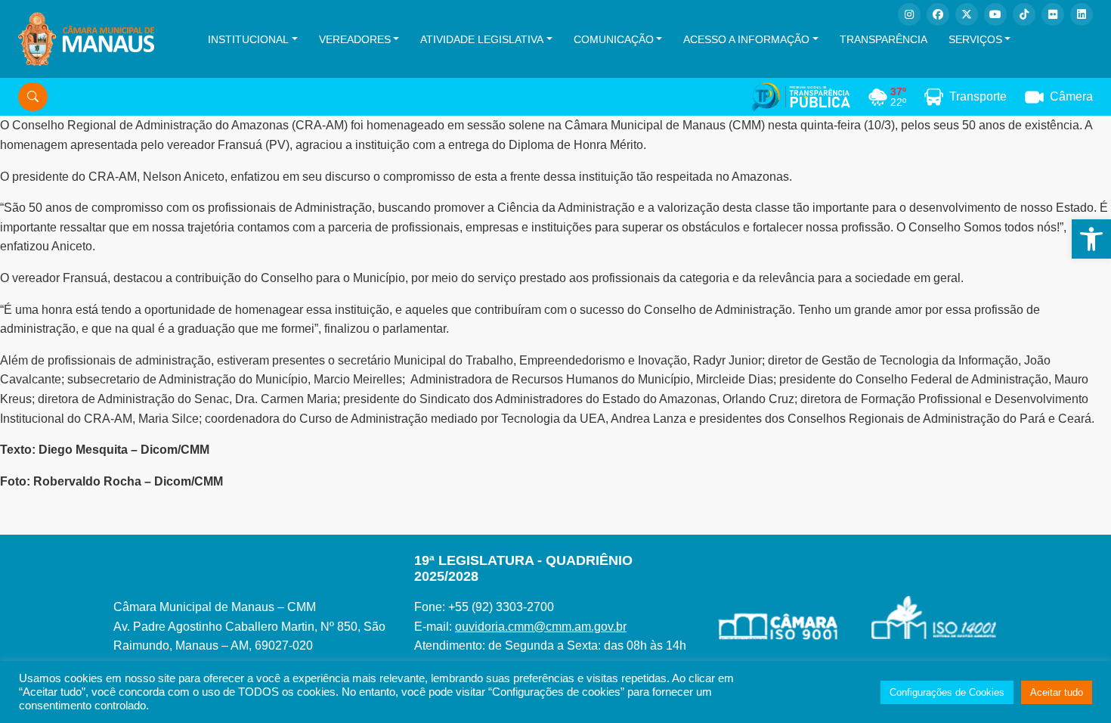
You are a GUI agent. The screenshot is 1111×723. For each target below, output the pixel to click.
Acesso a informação (746, 39)
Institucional (248, 39)
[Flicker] (1052, 14)
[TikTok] (1024, 14)
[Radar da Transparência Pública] (801, 96)
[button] (1091, 239)
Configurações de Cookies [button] (947, 692)
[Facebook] (938, 14)
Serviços (975, 39)
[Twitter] (966, 14)
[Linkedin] (1081, 14)
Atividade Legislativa (481, 39)
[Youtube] (995, 14)
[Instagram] (909, 14)
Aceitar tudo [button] (1056, 692)
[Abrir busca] (33, 96)
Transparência (883, 39)
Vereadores (355, 39)
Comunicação (614, 39)
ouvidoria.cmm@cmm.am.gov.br (541, 626)
